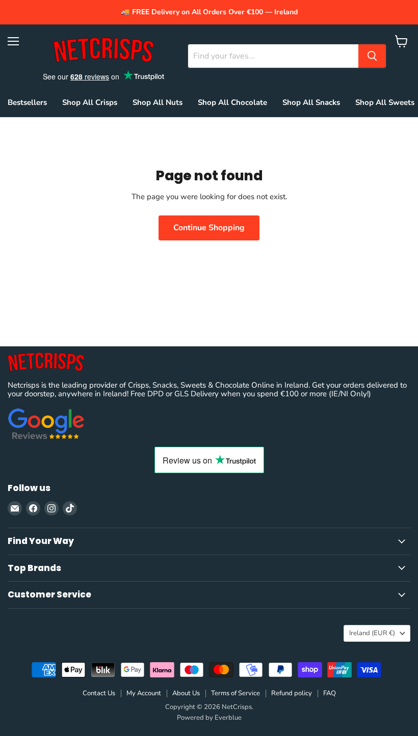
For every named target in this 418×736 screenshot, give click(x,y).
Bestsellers (27, 102)
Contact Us (99, 693)
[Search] (372, 56)
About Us (186, 693)
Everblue (228, 717)
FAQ (329, 693)
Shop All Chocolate (232, 102)
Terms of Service (235, 693)
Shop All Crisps (89, 102)
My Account (143, 693)
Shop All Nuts (157, 102)
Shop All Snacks (311, 102)
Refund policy (291, 693)
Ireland (372, 633)
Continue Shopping (209, 227)
